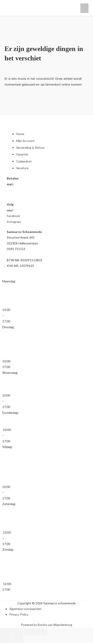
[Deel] (29, 631)
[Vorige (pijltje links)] (5, 639)
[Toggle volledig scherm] (17, 631)
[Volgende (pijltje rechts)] (17, 639)
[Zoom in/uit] (5, 631)
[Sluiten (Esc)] (41, 631)
